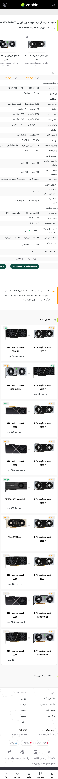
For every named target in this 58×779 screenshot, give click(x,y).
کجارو (23, 716)
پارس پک (50, 730)
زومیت (23, 704)
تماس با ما (50, 710)
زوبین (23, 698)
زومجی (23, 710)
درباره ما (51, 716)
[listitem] (29, 343)
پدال (24, 722)
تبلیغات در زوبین (47, 704)
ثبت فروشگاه (49, 698)
